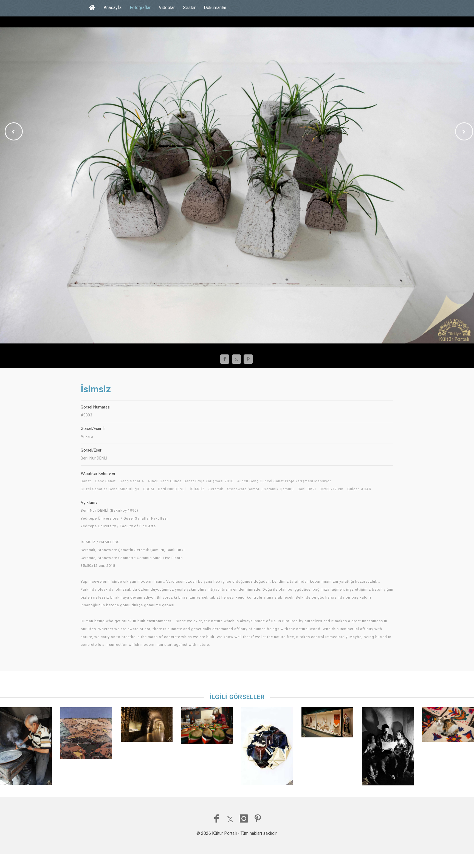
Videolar (167, 7)
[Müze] (147, 726)
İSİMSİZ (197, 489)
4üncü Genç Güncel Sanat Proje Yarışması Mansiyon (284, 481)
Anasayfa (113, 7)
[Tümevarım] (267, 747)
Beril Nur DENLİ (172, 489)
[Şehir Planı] (86, 734)
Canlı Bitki (307, 489)
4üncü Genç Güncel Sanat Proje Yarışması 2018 (190, 481)
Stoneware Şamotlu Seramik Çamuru (260, 489)
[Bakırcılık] (26, 747)
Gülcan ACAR (359, 489)
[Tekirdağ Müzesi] (327, 723)
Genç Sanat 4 (132, 481)
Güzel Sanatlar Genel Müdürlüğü (110, 489)
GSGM (148, 489)
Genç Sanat (105, 481)
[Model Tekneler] (207, 727)
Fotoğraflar (140, 7)
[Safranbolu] (448, 726)
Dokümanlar (215, 7)
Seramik (215, 489)
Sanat (86, 481)
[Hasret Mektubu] (388, 747)
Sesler (189, 7)
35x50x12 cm (331, 489)
